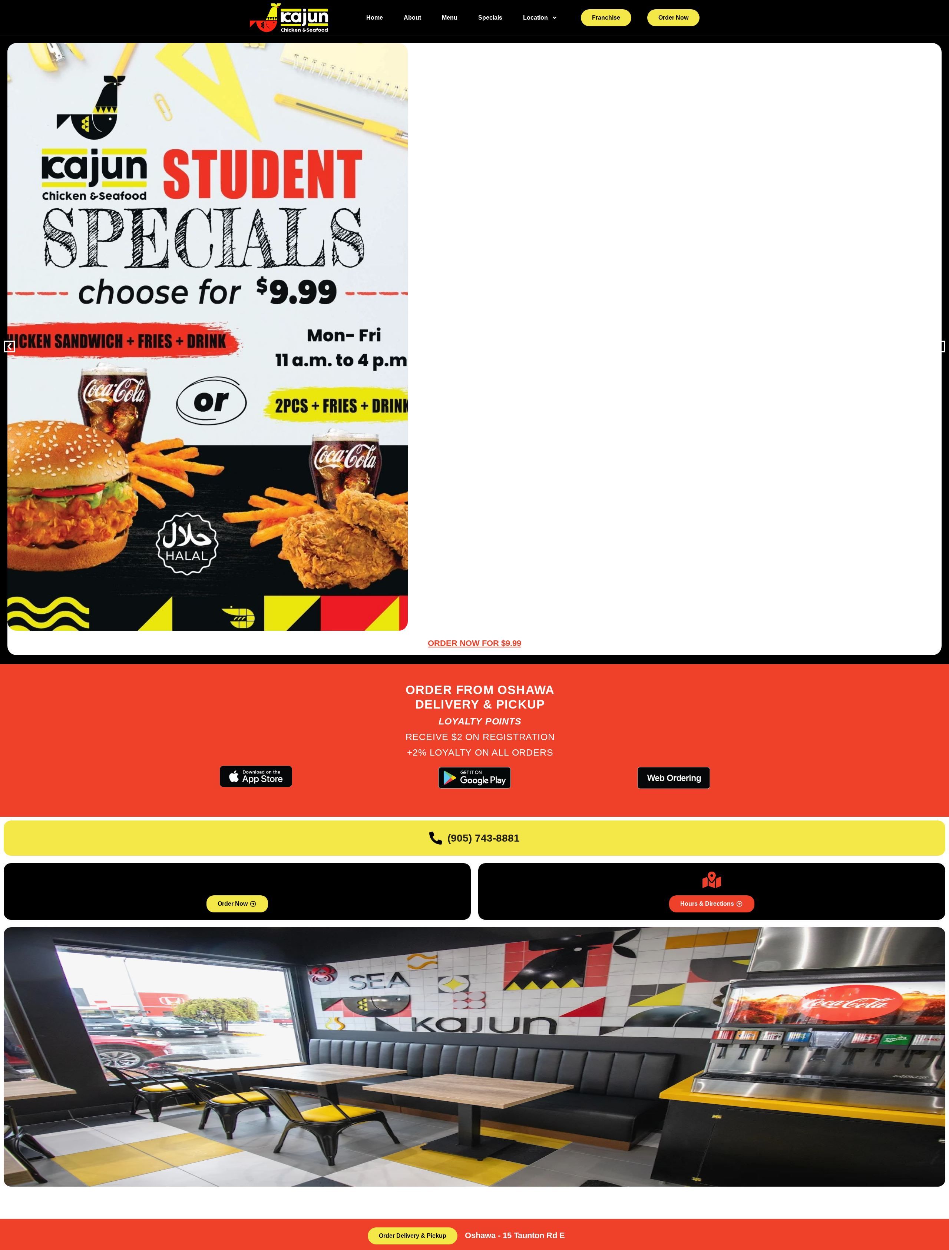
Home (374, 17)
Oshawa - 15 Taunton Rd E (515, 1235)
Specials (490, 17)
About (412, 17)
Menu (449, 17)
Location (535, 17)
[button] (9, 346)
